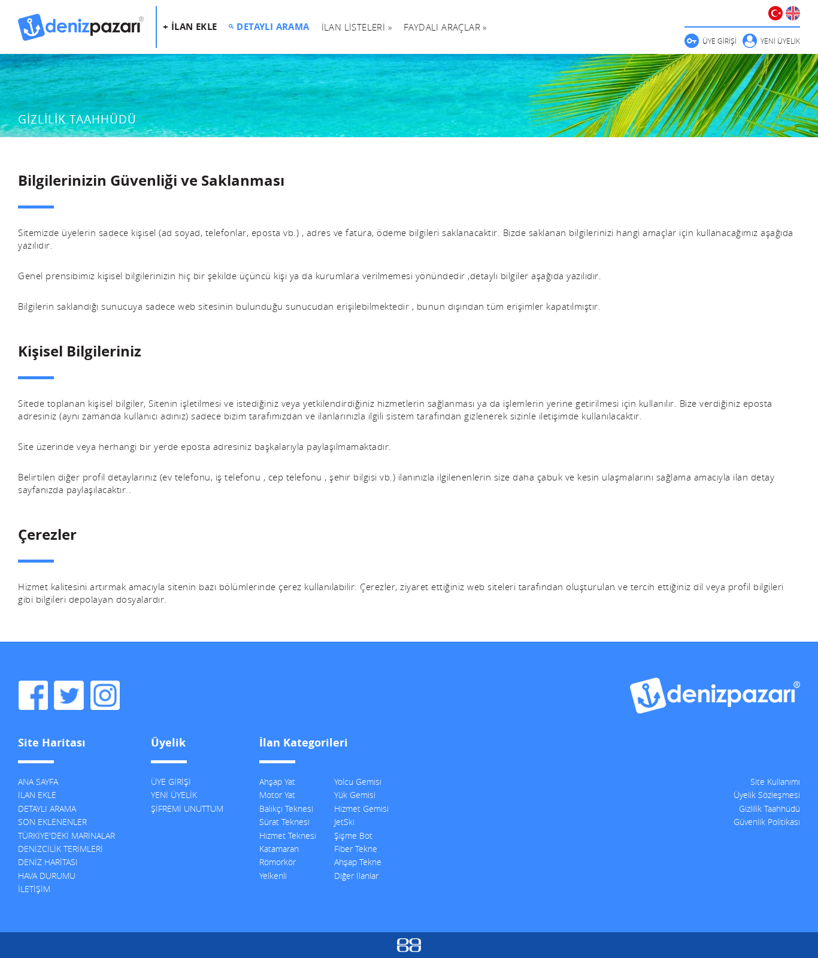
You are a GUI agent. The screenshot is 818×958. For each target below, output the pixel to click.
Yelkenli (273, 875)
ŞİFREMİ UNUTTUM (187, 808)
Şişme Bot (353, 835)
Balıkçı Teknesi (286, 808)
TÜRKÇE (775, 13)
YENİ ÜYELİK (780, 41)
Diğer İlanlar (356, 875)
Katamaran (279, 848)
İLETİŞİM (34, 888)
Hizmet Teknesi (287, 835)
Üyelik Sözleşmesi (767, 794)
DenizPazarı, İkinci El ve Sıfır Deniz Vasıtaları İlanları (81, 27)
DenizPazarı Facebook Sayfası (33, 696)
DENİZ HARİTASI (48, 862)
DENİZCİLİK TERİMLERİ (60, 848)
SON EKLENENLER (52, 821)
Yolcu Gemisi (357, 781)
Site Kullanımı (775, 781)
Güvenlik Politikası (767, 821)
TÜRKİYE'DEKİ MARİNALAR (66, 835)
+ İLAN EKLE (190, 26)
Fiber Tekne (355, 848)
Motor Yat (277, 794)
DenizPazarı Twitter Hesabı (69, 696)
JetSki (344, 821)
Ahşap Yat (277, 781)
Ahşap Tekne (357, 862)
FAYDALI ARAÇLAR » (445, 27)
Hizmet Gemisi (361, 808)
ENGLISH (793, 13)
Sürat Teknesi (284, 821)
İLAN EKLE (37, 794)
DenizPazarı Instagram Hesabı (105, 696)
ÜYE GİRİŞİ (719, 41)
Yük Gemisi (354, 794)
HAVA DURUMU (46, 875)
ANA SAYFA (38, 781)
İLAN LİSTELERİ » (357, 27)
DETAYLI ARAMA (273, 26)
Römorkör (277, 862)
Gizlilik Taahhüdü (769, 808)
